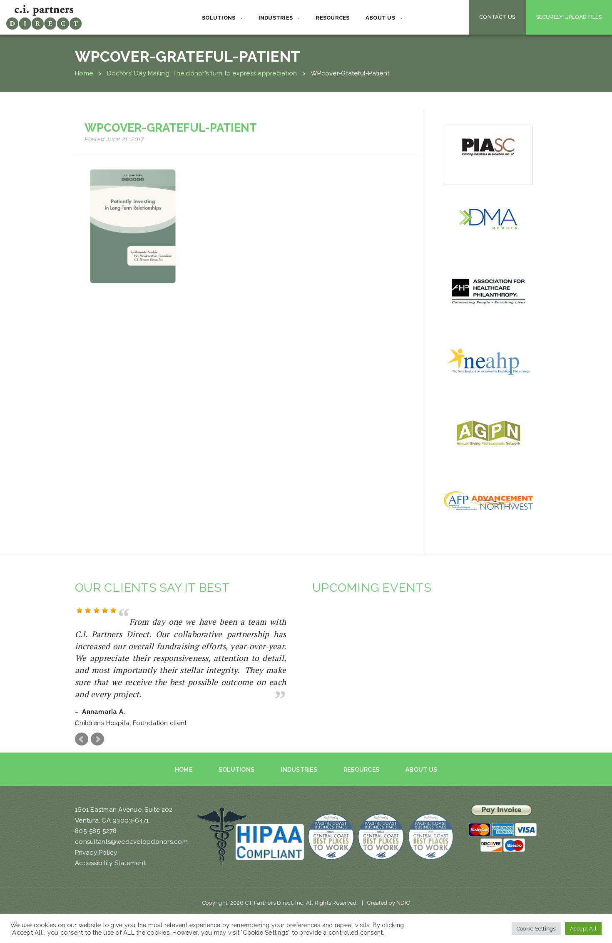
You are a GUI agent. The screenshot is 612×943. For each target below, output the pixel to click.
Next (97, 729)
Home (84, 73)
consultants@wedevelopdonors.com (131, 832)
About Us (421, 759)
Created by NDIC (388, 893)
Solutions (236, 759)
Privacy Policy (96, 842)
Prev (81, 729)
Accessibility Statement (110, 853)
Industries (299, 759)
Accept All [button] (583, 928)
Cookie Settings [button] (536, 928)
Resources (332, 18)
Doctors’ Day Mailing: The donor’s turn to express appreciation (202, 73)
